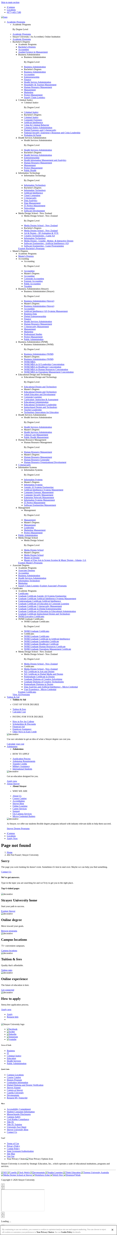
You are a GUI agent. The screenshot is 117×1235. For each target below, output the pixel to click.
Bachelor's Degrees (27, 47)
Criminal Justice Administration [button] (38, 127)
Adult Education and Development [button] (39, 394)
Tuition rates (6, 970)
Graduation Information (17, 1082)
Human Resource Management (38, 452)
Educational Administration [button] (36, 402)
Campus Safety (14, 1117)
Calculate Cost (19, 712)
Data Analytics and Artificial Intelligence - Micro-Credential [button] (51, 687)
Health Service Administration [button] (37, 82)
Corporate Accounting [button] (34, 278)
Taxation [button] (28, 286)
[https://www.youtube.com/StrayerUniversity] (11, 1039)
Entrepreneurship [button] (31, 77)
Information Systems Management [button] (39, 500)
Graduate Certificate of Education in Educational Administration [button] (47, 611)
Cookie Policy (13, 1148)
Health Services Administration (38, 150)
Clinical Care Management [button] (36, 435)
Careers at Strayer (15, 1090)
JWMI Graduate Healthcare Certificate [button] (41, 644)
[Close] (112, 1230)
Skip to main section (10, 2)
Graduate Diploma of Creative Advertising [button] (43, 679)
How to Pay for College (23, 721)
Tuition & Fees (19, 709)
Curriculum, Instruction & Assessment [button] (41, 399)
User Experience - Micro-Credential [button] (40, 689)
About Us (17, 796)
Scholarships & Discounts (24, 724)
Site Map (11, 1154)
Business (11, 1050)
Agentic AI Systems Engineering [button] (39, 487)
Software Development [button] (34, 211)
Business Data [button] (30, 314)
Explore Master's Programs (30, 563)
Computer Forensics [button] (33, 120)
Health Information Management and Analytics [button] (45, 160)
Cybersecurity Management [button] (36, 326)
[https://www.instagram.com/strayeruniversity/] (12, 1037)
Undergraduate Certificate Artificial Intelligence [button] (39, 601)
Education (11, 1058)
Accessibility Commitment (19, 1109)
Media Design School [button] (28, 538)
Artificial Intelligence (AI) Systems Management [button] (46, 311)
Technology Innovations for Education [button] (41, 412)
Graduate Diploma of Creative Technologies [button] (44, 682)
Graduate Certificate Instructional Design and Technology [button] (44, 614)
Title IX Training (14, 1124)
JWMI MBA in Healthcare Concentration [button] (42, 367)
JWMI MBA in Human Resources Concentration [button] (46, 369)
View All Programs (21, 694)
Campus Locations (15, 1075)
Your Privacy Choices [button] (17, 1159)
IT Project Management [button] (34, 205)
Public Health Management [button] (36, 437)
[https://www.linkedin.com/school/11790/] (11, 1034)
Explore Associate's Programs (53, 586)
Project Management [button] (33, 95)
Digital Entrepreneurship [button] (35, 316)
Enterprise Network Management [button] (39, 497)
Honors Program (14, 1080)
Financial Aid (19, 726)
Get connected (7, 990)
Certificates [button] (18, 588)
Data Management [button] (32, 203)
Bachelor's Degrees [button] (21, 42)
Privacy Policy (13, 1146)
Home (9, 852)
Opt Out (10, 1156)
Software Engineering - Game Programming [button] (44, 246)
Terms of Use (13, 1143)
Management (30, 520)
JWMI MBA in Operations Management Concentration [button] (49, 372)
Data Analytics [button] (30, 200)
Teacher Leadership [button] (33, 410)
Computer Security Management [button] (38, 495)
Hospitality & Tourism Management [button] (40, 84)
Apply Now (12, 838)
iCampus (11, 7)
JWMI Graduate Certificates (36, 631)
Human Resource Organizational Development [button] (45, 462)
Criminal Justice (31, 112)
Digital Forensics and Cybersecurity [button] (40, 130)
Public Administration (16, 1063)
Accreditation (19, 801)
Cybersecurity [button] (30, 198)
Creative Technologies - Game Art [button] (39, 236)
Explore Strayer (8, 911)
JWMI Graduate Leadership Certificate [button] (41, 641)
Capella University (15, 1092)
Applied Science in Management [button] (33, 52)
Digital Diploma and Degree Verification (25, 1085)
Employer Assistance (22, 729)
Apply (10, 1014)
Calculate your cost (15, 744)
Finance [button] (27, 79)
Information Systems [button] (27, 467)
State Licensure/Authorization (20, 1151)
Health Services (14, 1061)
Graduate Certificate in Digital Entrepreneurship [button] (39, 609)
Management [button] (30, 90)
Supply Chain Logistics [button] (34, 97)
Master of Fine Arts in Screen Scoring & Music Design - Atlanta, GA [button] (55, 560)
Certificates (23, 593)
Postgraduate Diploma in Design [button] (38, 684)
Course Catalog (20, 798)
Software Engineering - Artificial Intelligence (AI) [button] (46, 243)
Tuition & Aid (13, 697)
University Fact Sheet (16, 1127)
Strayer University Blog (17, 1129)
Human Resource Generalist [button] (36, 460)
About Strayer (13, 783)
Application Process (22, 758)
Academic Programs (16, 22)
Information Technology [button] (29, 173)
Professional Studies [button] (33, 334)
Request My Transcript (17, 1098)
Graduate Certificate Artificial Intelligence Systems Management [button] (47, 598)
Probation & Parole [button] (32, 135)
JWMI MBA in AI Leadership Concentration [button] (44, 364)
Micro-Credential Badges (24, 816)
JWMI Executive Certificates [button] (31, 616)
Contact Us (6, 872)
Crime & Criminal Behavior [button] (36, 125)
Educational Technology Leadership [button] (40, 404)
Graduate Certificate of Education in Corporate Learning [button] (43, 603)
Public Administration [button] (34, 339)
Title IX (10, 1122)
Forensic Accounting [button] (33, 281)
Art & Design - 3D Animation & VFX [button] (41, 233)
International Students (22, 769)
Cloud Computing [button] (32, 195)
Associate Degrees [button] (21, 565)
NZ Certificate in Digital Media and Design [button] (43, 674)
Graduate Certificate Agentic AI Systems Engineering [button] (42, 596)
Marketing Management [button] (35, 530)
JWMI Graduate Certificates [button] (31, 619)
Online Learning (20, 806)
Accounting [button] (23, 49)
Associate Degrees (26, 570)
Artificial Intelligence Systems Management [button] (43, 490)
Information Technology (35, 185)
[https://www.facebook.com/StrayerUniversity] (12, 1029)
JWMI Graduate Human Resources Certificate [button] (44, 646)
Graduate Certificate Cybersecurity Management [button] (40, 606)
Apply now (12, 781)
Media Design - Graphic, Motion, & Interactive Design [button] (48, 241)
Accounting (29, 271)
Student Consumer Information (21, 1112)
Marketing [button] (28, 92)
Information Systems (33, 479)
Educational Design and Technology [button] (34, 374)
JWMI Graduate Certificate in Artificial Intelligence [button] (47, 639)
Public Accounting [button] (32, 283)
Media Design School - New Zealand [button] (35, 213)
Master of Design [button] (32, 557)
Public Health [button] (30, 170)
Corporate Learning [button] (33, 397)
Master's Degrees (26, 256)
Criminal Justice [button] (25, 100)
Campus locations (9, 950)
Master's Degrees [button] (20, 251)
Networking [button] (29, 208)
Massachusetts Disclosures (19, 1114)
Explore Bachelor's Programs (31, 248)
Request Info (12, 1017)
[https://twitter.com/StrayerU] (11, 1031)
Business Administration (35, 67)
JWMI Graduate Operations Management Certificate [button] (47, 649)
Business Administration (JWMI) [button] (33, 342)
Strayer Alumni (14, 1087)
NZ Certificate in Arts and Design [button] (39, 671)
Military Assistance (21, 766)
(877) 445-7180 (14, 12)
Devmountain (13, 1095)
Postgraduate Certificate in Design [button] (39, 676)
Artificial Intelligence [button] (33, 122)
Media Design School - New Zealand (41, 225)
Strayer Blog (18, 803)
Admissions (12, 746)
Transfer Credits (20, 764)
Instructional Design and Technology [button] (40, 407)
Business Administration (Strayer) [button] (33, 289)
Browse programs (9, 931)
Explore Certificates (27, 692)
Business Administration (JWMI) (39, 354)
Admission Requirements (24, 761)
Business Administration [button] (29, 54)
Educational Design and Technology (40, 387)
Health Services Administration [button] (32, 138)
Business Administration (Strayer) (39, 301)
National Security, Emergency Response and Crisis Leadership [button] (52, 132)
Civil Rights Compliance (18, 1119)
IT (8, 1053)
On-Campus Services (22, 814)
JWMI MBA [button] (30, 362)
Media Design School (34, 550)
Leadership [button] (29, 527)
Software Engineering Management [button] (40, 505)
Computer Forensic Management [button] (39, 492)
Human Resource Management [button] (38, 87)
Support (16, 811)
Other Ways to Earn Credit (25, 731)
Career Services (20, 808)
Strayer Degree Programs (18, 828)
